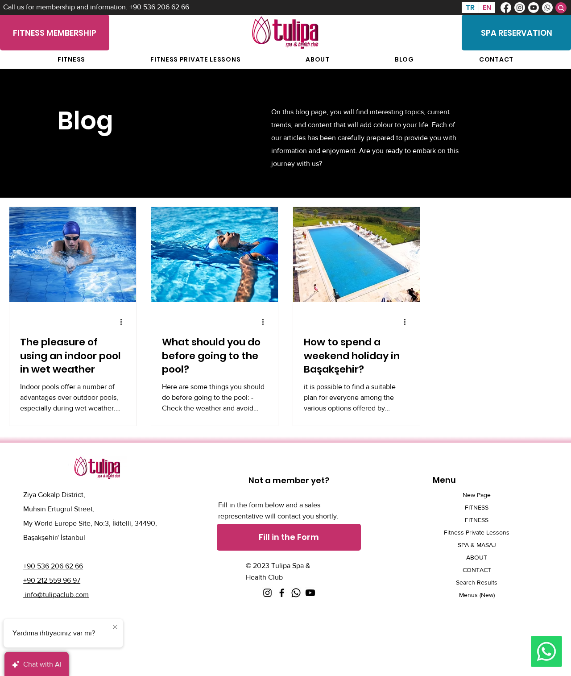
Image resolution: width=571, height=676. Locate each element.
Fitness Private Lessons (476, 532)
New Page (477, 494)
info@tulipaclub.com (56, 594)
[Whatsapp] (547, 7)
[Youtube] (533, 7)
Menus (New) (477, 594)
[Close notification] (115, 627)
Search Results (476, 582)
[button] (289, 537)
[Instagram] (519, 7)
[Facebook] (506, 7)
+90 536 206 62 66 (159, 7)
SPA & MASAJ (477, 544)
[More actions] (124, 322)
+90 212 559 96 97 (51, 580)
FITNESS (476, 507)
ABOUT (476, 557)
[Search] (561, 7)
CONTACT (477, 569)
